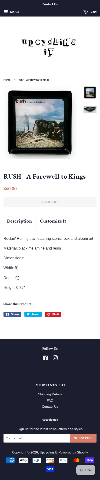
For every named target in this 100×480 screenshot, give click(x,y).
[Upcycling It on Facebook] (45, 359)
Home (6, 79)
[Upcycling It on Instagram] (55, 359)
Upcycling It (48, 452)
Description (19, 221)
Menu (14, 12)
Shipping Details (50, 394)
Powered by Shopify (73, 452)
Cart (93, 12)
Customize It (53, 221)
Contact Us (50, 406)
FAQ (50, 400)
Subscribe (83, 438)
